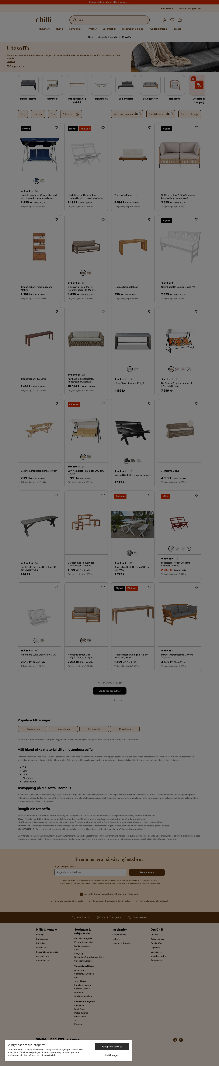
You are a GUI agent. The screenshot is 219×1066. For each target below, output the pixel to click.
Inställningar (111, 1055)
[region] (68, 1050)
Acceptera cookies (111, 1046)
